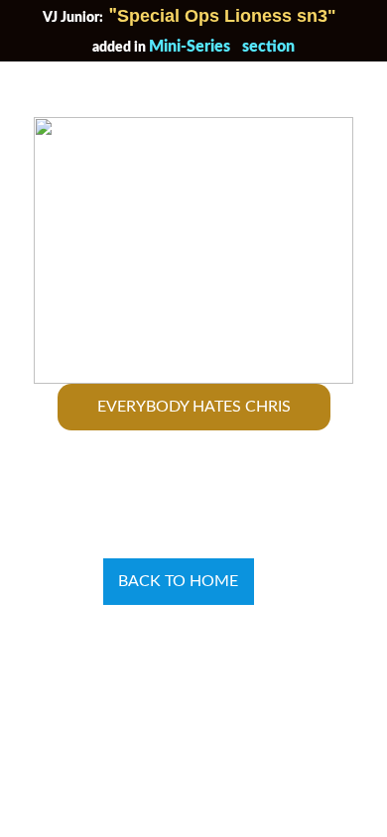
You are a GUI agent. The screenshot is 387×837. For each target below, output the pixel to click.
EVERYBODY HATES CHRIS (194, 407)
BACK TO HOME (178, 581)
